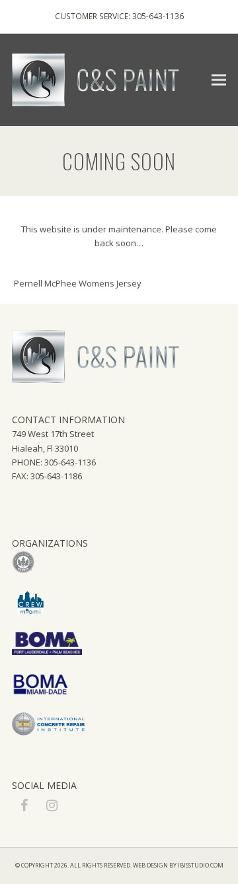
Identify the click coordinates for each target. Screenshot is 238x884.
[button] (219, 79)
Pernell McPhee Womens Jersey (77, 283)
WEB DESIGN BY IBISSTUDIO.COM (178, 865)
